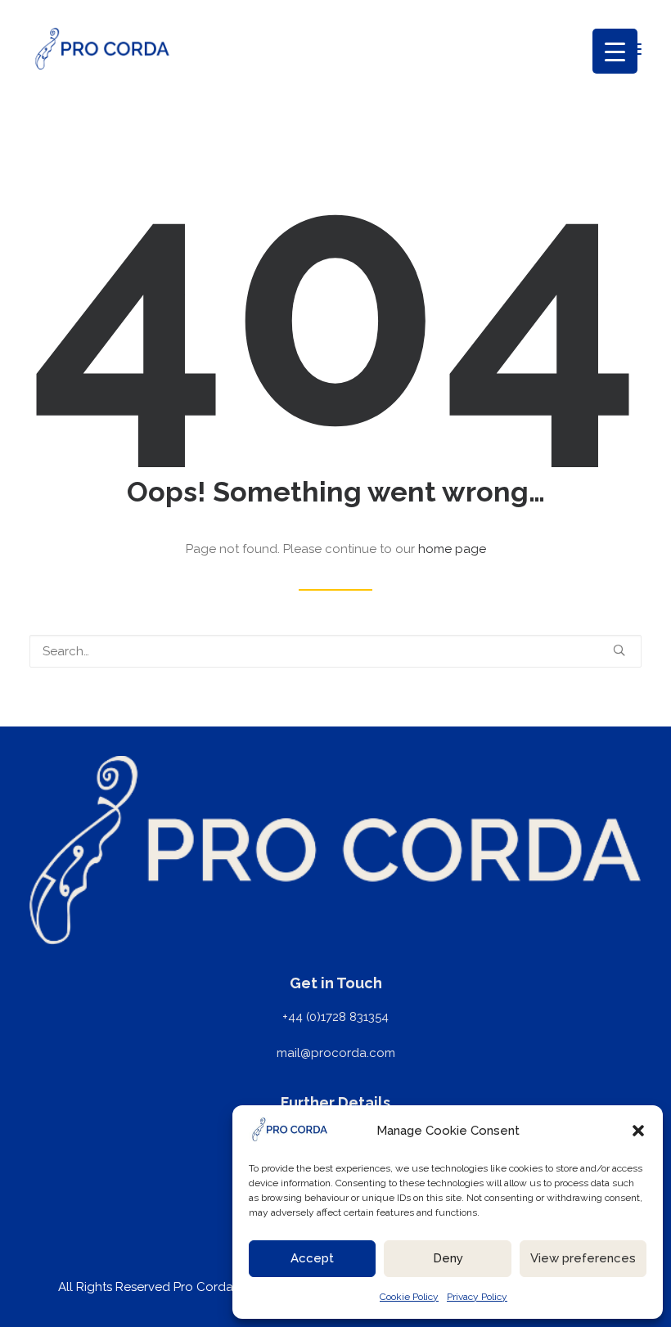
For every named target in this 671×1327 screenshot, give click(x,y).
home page (452, 549)
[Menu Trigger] (614, 51)
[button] (638, 1130)
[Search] (335, 651)
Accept (312, 1258)
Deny (448, 1258)
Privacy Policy (477, 1296)
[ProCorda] (102, 48)
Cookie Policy (409, 1296)
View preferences (583, 1258)
